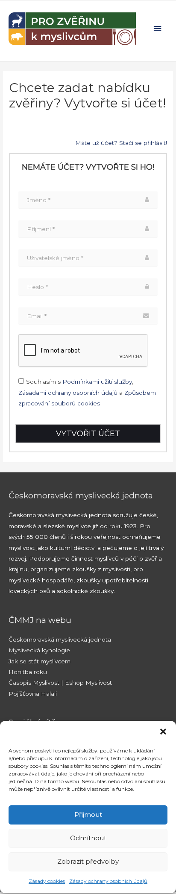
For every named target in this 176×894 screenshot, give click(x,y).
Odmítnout (88, 838)
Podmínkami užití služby (97, 381)
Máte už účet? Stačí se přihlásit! (121, 142)
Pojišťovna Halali (33, 693)
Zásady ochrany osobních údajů (108, 881)
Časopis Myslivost (34, 682)
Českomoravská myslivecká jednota (60, 639)
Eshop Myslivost (88, 682)
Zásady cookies (47, 881)
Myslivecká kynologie (39, 650)
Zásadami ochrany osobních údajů (67, 392)
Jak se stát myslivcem (39, 661)
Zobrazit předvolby (88, 861)
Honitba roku (28, 671)
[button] (163, 731)
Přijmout (88, 814)
